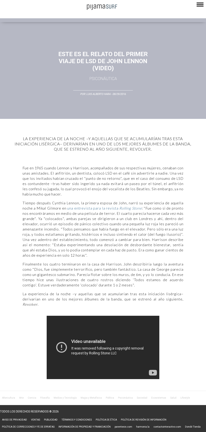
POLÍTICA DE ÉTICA (106, 419)
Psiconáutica (103, 78)
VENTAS (35, 419)
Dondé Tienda (193, 426)
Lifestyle (185, 397)
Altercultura (8, 397)
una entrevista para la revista (104, 208)
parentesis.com (123, 426)
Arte (21, 397)
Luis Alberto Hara (98, 94)
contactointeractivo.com (167, 426)
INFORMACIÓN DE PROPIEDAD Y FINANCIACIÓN (85, 426)
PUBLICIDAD (51, 419)
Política (110, 397)
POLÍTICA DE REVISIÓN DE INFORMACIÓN (143, 419)
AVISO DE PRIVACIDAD (14, 419)
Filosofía (45, 397)
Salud (173, 397)
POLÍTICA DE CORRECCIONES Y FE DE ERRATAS (28, 426)
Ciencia (32, 397)
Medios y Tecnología (65, 397)
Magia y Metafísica (91, 397)
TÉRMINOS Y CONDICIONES (77, 419)
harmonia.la (142, 426)
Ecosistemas (158, 397)
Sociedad (142, 397)
